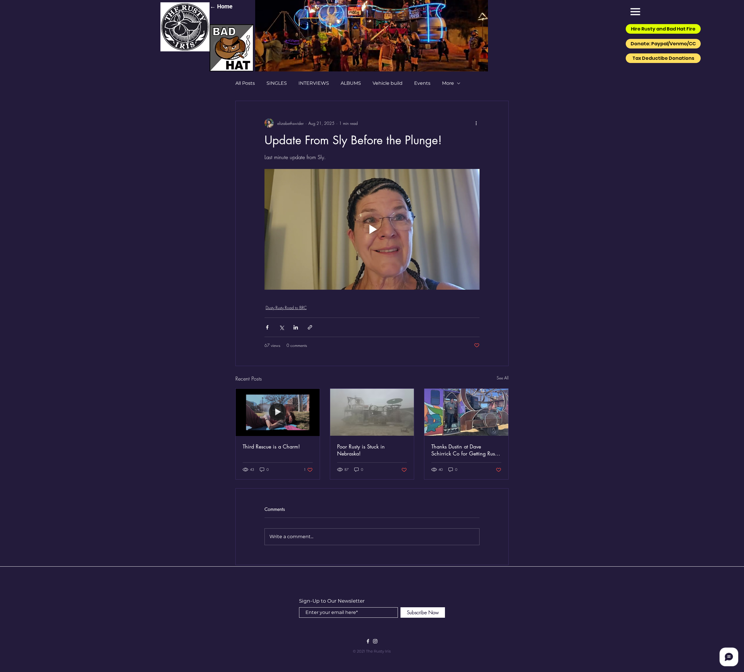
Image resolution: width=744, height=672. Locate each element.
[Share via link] (310, 327)
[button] (635, 11)
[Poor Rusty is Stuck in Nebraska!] (372, 412)
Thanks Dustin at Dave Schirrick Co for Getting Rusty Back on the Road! (465, 450)
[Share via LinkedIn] (295, 327)
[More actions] (476, 123)
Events (422, 83)
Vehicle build (388, 83)
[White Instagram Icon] (375, 641)
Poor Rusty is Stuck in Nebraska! (361, 450)
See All (503, 378)
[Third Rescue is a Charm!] (278, 412)
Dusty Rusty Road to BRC (286, 307)
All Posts (245, 83)
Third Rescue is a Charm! (271, 446)
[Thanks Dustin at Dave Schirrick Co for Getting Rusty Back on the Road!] (466, 412)
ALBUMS (351, 83)
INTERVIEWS (313, 83)
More (448, 83)
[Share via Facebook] (267, 327)
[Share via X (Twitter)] (281, 327)
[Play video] (372, 229)
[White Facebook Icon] (368, 641)
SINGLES (277, 83)
